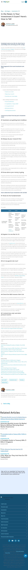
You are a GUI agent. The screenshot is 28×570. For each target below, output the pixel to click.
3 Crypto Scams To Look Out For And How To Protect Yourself (12, 371)
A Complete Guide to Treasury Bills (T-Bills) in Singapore (14, 441)
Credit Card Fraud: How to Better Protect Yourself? (10, 369)
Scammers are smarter (9, 91)
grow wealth (4, 380)
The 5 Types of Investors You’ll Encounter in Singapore (11, 360)
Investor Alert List (20, 303)
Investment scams (13, 380)
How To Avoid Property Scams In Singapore (9, 368)
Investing (21, 380)
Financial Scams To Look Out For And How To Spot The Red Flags (12, 372)
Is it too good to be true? (9, 106)
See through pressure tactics (10, 110)
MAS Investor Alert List (9, 108)
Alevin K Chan (10, 23)
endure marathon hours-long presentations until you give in (11, 328)
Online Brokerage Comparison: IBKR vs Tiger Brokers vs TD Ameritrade (14, 348)
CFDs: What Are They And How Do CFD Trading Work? (14, 456)
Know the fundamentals (9, 101)
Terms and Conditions (20, 551)
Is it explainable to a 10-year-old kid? (11, 103)
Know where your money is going (11, 96)
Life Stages (7, 11)
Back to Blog (6, 403)
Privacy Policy (7, 552)
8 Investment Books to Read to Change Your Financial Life (11, 349)
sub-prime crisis (12, 243)
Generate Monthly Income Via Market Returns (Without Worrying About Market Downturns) (14, 425)
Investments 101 (16, 11)
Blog (2, 11)
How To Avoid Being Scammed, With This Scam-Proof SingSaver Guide (13, 374)
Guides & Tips (4, 382)
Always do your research (9, 94)
